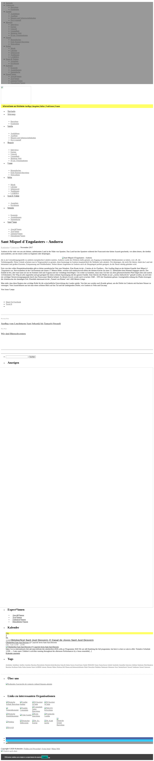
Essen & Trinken (12, 59)
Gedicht (110, 665)
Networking (15, 44)
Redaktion (98, 667)
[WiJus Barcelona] (60, 725)
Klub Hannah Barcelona (20, 42)
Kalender (9, 66)
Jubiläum (134, 665)
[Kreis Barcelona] (38, 716)
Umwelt (14, 29)
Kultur (8, 46)
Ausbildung (15, 14)
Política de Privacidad (32, 749)
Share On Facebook (13, 302)
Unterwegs (10, 5)
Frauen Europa (103, 665)
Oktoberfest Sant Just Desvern (17, 643)
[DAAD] (10, 728)
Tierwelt (129, 667)
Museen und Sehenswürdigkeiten (23, 18)
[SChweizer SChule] (38, 704)
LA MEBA (38, 667)
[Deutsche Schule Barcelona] (12, 704)
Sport (116, 667)
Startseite (9, 3)
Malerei (54, 667)
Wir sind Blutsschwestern (13, 333)
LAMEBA (15, 57)
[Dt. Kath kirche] (50, 723)
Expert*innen (11, 74)
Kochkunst (15, 63)
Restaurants (104, 667)
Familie (8, 12)
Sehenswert (15, 53)
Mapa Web (56, 749)
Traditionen (15, 55)
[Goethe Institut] (26, 704)
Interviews (15, 25)
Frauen (8, 38)
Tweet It (9, 304)
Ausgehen (14, 61)
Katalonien (15, 9)
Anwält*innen (16, 76)
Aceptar (44, 757)
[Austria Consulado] (26, 710)
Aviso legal (46, 749)
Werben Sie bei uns (19, 689)
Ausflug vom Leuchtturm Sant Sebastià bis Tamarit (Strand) (31, 323)
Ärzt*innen (15, 79)
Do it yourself (16, 20)
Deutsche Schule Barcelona (52, 665)
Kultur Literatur (26, 667)
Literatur (14, 50)
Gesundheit (15, 31)
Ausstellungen (16, 70)
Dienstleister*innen (18, 83)
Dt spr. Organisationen (19, 35)
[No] (49, 757)
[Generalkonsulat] (12, 710)
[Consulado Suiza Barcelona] (38, 711)
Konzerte (14, 68)
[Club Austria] (26, 715)
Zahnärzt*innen (16, 81)
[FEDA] (50, 704)
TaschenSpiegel (122, 667)
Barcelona (14, 7)
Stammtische (15, 72)
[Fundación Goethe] (50, 716)
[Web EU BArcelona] (50, 710)
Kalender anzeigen (13, 653)
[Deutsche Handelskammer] (12, 716)
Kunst (33, 667)
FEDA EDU (91, 665)
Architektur (9, 665)
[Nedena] (10, 722)
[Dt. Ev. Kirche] (38, 723)
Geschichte (116, 665)
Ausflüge (14, 16)
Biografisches (16, 40)
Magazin (9, 22)
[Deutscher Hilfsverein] (26, 723)
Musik (13, 48)
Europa (13, 27)
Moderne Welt (16, 33)
